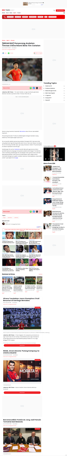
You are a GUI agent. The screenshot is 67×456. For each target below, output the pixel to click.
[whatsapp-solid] (31, 88)
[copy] (40, 88)
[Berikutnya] (42, 282)
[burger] (64, 13)
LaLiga (16, 158)
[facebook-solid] (34, 88)
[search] (54, 10)
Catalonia (16, 149)
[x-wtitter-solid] (37, 88)
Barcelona (22, 131)
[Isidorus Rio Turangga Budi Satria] (3, 223)
